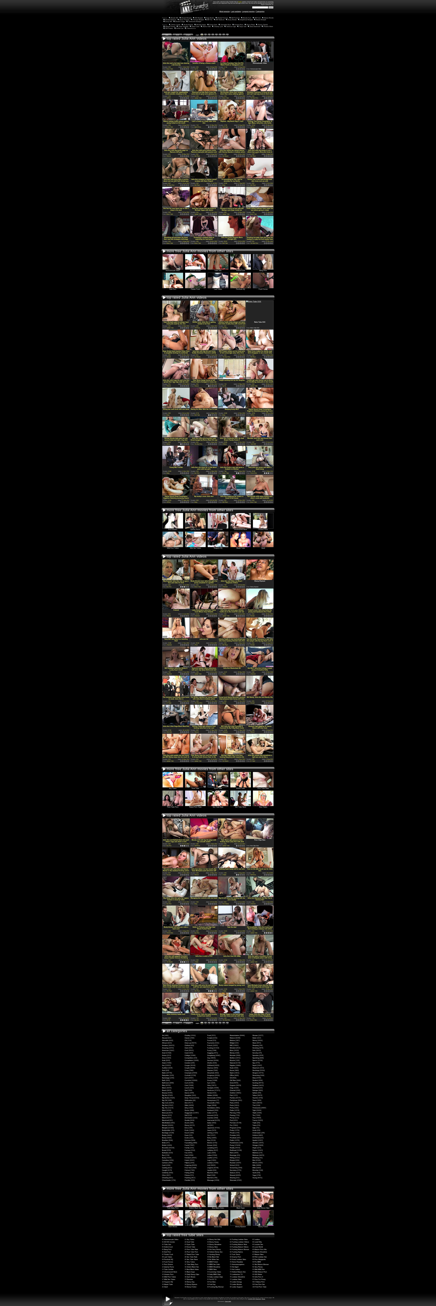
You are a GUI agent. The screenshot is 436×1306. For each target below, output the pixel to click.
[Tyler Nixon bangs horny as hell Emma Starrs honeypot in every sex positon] (204, 378)
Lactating (210, 1148)
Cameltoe (165, 1160)
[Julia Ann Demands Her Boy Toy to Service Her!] (259, 896)
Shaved (232, 1175)
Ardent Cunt (240, 270)
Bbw (163, 1085)
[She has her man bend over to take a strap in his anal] (176, 207)
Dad (186, 1090)
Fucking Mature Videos (240, 1247)
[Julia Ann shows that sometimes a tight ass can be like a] (259, 754)
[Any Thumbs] (176, 14)
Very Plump (258, 1267)
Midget (232, 1043)
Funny (209, 1050)
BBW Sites (213, 1269)
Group (209, 1080)
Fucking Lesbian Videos (240, 1242)
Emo (186, 1128)
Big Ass (164, 1095)
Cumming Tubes (215, 1272)
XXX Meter (258, 1274)
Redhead (233, 1150)
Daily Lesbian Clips (216, 1277)
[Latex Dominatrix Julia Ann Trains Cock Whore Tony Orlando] (204, 608)
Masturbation (234, 1035)
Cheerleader (166, 1180)
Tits (253, 1115)
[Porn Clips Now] (259, 838)
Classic (187, 1038)
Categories (260, 11)
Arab (163, 1060)
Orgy (231, 1088)
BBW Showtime (214, 1267)
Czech (187, 1088)
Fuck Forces (263, 289)
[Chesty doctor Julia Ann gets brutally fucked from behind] (204, 1012)
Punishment (234, 1143)
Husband (210, 1110)
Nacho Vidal (207, 26)
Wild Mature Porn (260, 1272)
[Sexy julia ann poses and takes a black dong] (259, 466)
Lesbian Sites (237, 1279)
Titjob (254, 1113)
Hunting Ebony (214, 1254)
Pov (231, 1125)
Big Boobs (165, 1098)
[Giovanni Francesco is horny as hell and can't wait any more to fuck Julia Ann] (259, 90)
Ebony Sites (213, 1247)
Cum (186, 1078)
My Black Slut (214, 1257)
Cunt (186, 1083)
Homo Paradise (237, 1262)
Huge (209, 1105)
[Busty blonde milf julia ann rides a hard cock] (176, 925)
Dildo (186, 1105)
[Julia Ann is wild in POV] (204, 954)
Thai (254, 1105)
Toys (254, 1118)
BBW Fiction (213, 1262)
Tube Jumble (218, 529)
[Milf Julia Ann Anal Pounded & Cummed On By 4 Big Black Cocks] (231, 725)
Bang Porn (263, 270)
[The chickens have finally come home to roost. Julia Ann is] (176, 695)
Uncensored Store (240, 529)
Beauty (164, 1093)
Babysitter (165, 1075)
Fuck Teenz (236, 1254)
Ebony (187, 1125)
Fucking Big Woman (216, 1287)
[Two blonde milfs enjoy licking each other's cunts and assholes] (259, 495)
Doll (186, 1115)
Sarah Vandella (183, 26)
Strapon (255, 1073)
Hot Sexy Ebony (215, 1249)
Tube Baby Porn (173, 1208)
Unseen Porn (263, 529)
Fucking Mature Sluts (239, 1244)
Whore (254, 1163)
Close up (188, 1043)
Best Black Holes (218, 1208)
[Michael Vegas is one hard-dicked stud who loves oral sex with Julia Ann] (231, 1012)
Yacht (254, 1173)
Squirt (254, 1065)
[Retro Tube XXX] (253, 302)
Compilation (189, 1060)
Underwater (256, 1133)
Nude (232, 1068)
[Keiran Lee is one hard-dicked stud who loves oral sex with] (259, 178)
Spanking (255, 1058)
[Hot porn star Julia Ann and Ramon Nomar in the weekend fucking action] (176, 867)
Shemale (233, 1180)
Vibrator (255, 1143)
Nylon (232, 1073)
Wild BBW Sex (259, 1269)
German (210, 1060)
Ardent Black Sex (195, 1208)
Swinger (255, 1090)
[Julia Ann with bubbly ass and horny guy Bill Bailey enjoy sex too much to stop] (176, 754)
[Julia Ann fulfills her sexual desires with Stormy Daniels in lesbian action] (231, 149)
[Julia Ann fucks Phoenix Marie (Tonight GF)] (231, 236)
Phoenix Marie (268, 26)
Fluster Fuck (195, 289)
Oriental (232, 1090)
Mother (232, 1058)
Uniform (255, 1135)
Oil (231, 1078)
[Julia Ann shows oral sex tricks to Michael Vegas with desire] (204, 207)
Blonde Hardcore (170, 20)
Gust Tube (195, 788)
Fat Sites (212, 1282)
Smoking (255, 1048)
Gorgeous (210, 1075)
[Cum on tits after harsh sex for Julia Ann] (259, 867)
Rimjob (232, 1160)
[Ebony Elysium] (259, 579)
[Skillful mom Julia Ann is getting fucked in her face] (204, 320)
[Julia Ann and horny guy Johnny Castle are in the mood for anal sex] (231, 608)
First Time (188, 1168)
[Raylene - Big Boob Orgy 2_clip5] (231, 120)
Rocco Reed (250, 25)
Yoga (254, 1175)
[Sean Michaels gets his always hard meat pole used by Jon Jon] (176, 320)
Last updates (236, 11)
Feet (186, 1155)
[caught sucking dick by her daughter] (231, 378)
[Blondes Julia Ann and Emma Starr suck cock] (259, 437)
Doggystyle (189, 1113)
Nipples (232, 1065)
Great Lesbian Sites (239, 1259)
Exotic (187, 1138)
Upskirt (254, 1140)
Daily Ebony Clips (263, 1208)
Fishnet (187, 1170)
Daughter (188, 1095)
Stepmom (255, 1068)
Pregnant (233, 1128)
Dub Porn (172, 289)
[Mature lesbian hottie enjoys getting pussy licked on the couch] (176, 120)
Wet (253, 1160)
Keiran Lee (179, 28)
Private (232, 1133)
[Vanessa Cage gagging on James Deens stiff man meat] (259, 725)
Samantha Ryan (225, 25)
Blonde (164, 1125)
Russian (233, 1163)
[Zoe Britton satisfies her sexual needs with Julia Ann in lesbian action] (204, 695)
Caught (164, 1170)
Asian (164, 1063)
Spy (253, 1063)
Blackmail (165, 1120)
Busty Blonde (232, 20)
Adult (263, 548)
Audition (165, 1068)
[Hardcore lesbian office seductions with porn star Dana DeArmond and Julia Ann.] (204, 666)
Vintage (255, 1145)
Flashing (188, 1178)
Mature (232, 1038)
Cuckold (187, 1075)
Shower (255, 1035)
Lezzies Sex (258, 1244)
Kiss (208, 1140)
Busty (164, 1158)
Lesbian (210, 1163)
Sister (254, 1038)
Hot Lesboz (236, 1269)
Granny (210, 1078)
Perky (232, 1108)
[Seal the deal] (231, 925)
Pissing (232, 1115)
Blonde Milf (174, 18)
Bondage (165, 1133)
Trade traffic (228, 1301)
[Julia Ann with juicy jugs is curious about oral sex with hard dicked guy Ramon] (176, 178)
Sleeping (255, 1045)
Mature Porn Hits (260, 1249)
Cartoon (165, 1163)
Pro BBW (257, 1262)
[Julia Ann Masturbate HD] (231, 666)
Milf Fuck (258, 18)
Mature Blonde (269, 18)
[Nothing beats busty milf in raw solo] (231, 867)
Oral (231, 1083)
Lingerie (210, 1168)
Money (232, 1053)
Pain (231, 1095)
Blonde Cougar (180, 21)
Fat (186, 1153)
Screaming (234, 1168)
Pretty (232, 1130)
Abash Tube (240, 548)
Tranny (254, 1120)
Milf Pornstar (235, 18)
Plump (232, 1118)
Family (187, 1148)
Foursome (211, 1043)
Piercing (233, 1113)
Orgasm (233, 1085)
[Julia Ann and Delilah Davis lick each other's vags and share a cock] (176, 838)
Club (186, 1048)
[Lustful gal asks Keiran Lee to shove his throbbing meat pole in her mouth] (259, 378)
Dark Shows (172, 1226)
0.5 (180, 69)
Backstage (166, 1078)
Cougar (187, 1065)
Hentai (209, 1093)
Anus (164, 1058)
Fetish (187, 1160)
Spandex (255, 1055)
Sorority (255, 1053)
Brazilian (165, 1140)
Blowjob (165, 1128)
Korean (209, 1145)
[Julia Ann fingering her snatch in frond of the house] (231, 495)
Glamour (210, 1068)
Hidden (209, 1095)
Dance (187, 1093)
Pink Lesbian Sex (260, 1257)
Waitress (255, 1153)
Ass (163, 1065)
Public (232, 1140)
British (164, 1145)
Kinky (209, 1138)
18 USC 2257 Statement (254, 1299)
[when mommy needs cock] (176, 1012)
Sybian (254, 1093)
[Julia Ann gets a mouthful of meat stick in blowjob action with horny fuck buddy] (259, 954)
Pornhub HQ (240, 289)
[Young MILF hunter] (176, 466)
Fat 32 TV (212, 1279)
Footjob (210, 1038)
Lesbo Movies (237, 1284)
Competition (189, 1058)
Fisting (187, 1173)
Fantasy (187, 1150)
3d (163, 1035)
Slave (254, 1043)
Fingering (188, 1165)
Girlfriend (210, 1065)
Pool (231, 1120)
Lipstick (210, 1170)
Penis (232, 1105)
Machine (210, 1173)
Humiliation (211, 1108)
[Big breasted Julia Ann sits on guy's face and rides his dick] (176, 579)
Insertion (210, 1118)
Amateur (165, 1045)
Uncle (254, 1130)
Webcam (255, 1155)
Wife (254, 1165)
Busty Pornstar (184, 20)
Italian (209, 1123)
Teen (254, 1103)
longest (188, 35)
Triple (254, 1123)
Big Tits (164, 1108)
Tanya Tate (242, 26)
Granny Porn (236, 1257)
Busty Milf (168, 21)
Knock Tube (240, 788)
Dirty (186, 1108)
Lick (208, 1165)
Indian (209, 1113)
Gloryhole (210, 1073)
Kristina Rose (238, 25)
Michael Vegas (201, 25)
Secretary (233, 1170)
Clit (186, 1040)
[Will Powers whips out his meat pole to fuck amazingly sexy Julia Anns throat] (231, 349)
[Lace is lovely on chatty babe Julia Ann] (204, 120)
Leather (210, 1158)
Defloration (188, 1100)
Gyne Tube (218, 788)
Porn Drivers (172, 529)
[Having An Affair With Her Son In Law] (204, 407)
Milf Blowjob (199, 18)
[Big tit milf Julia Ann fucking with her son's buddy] (231, 896)
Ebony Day (218, 1226)
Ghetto (209, 1063)
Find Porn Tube (260, 1287)
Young (254, 1178)
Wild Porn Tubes (173, 548)
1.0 (181, 69)
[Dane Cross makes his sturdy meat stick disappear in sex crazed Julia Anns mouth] (259, 349)
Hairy (209, 1085)
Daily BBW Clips (215, 1274)
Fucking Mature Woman (240, 1249)
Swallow (255, 1085)
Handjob (210, 1088)
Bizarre (164, 1115)
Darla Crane (195, 26)
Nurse (232, 1070)
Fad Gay (212, 1284)
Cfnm (164, 1175)
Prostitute (233, 1138)
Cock (186, 1050)
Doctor (187, 1110)
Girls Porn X (258, 1277)
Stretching (256, 1075)
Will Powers (169, 28)
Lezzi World (258, 1247)
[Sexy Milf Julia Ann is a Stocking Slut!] (176, 637)
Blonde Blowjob (186, 18)
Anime (164, 1055)
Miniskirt (233, 1048)
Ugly (254, 1128)
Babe (164, 1073)
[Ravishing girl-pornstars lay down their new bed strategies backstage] (176, 236)
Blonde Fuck (247, 18)
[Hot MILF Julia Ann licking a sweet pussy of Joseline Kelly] (259, 666)
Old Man (233, 1080)
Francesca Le (191, 28)
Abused (164, 1038)
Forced (209, 1040)
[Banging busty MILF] (231, 407)
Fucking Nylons (237, 1252)
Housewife (211, 1103)
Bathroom (165, 1083)
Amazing (165, 1048)
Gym (209, 1083)
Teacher (255, 1098)
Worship (255, 1170)
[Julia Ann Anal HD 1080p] (231, 954)
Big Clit (164, 1100)
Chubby (187, 1035)
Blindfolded (166, 1123)
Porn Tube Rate (263, 788)
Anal (163, 1053)
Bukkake (165, 1153)
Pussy (232, 1145)
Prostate (233, 1135)
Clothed (187, 1045)
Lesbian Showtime (238, 1277)
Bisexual (165, 1113)
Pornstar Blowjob (198, 20)
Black (164, 1118)
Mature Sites (259, 1254)
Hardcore (210, 1090)
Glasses (210, 1070)
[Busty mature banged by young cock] (231, 983)
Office (232, 1075)
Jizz (208, 1135)
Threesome (256, 1108)
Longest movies (248, 11)
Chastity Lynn (218, 26)
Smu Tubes (263, 807)
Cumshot (188, 1080)
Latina (209, 1155)
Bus (163, 1155)
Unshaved (256, 1138)
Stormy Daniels (263, 25)
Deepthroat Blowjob (246, 20)
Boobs (164, 1135)
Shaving (233, 1178)
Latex (209, 1153)
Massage (210, 1180)
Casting (164, 1168)
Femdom (188, 1158)
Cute (186, 1085)
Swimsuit (255, 1088)
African (164, 1043)
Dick (186, 1103)
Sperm (254, 1060)
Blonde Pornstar (222, 18)
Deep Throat (189, 1098)
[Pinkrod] (176, 608)
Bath (163, 1080)
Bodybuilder (166, 1130)
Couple (187, 1068)
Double (187, 1120)
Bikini (164, 1110)
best (167, 35)
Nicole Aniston (188, 25)
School (232, 1165)
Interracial (210, 1120)
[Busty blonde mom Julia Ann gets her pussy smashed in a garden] (204, 579)
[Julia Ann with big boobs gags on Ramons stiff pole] (176, 149)
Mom (231, 1050)
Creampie (188, 1073)
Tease (254, 1100)
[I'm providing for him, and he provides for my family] (231, 178)
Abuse (263, 1299)
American (165, 1050)
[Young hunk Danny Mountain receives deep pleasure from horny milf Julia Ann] (231, 695)
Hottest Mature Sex (239, 1272)
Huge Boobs (210, 18)
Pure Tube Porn (172, 807)
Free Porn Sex (259, 1284)
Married (210, 1178)
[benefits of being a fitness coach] (204, 61)
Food (209, 1035)
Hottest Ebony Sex (216, 1252)
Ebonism (195, 1226)
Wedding (255, 1158)
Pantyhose (233, 1100)
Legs (209, 1160)
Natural (232, 1063)
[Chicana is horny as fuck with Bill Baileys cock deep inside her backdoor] (231, 207)
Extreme (188, 1140)
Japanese (210, 1128)
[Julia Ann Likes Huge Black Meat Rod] (176, 725)
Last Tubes (218, 289)
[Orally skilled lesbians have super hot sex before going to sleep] (259, 207)
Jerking (209, 1133)
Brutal (164, 1150)
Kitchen (210, 1143)
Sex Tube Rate (218, 807)
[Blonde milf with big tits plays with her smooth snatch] (204, 838)
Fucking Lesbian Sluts (240, 1239)
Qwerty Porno (195, 529)
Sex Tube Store (240, 807)
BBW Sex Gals (214, 1264)
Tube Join (218, 270)
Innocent (210, 1115)
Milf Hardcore (220, 20)
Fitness (187, 1175)
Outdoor (233, 1093)
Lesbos (257, 1239)
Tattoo (254, 1095)
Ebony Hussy (214, 1242)
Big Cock (165, 1103)
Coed (186, 1053)
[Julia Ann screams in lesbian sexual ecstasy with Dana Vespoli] (204, 178)
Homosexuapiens (238, 1264)
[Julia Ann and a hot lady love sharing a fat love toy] (176, 61)
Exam (187, 1135)
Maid (209, 1175)
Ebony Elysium (240, 1226)
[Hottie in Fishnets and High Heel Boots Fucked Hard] (204, 925)
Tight (254, 1110)
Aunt (163, 1070)
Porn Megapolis (260, 1259)
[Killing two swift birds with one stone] (176, 407)
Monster (233, 1055)
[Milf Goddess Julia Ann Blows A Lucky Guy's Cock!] (176, 666)
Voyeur (254, 1150)
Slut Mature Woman (261, 1264)
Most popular (224, 11)
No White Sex (214, 1259)
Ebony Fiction (263, 1226)
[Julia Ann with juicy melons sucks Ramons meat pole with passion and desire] (204, 149)
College (187, 1055)
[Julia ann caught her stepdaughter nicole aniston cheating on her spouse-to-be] (176, 90)
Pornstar (233, 1123)
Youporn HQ (218, 548)
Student (255, 1080)
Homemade (211, 1098)
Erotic (187, 1130)
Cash (164, 1165)
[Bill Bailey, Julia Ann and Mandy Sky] (259, 695)
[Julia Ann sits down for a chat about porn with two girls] (204, 466)
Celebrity (165, 1173)
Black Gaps (241, 1208)
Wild (253, 1168)
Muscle (232, 1060)
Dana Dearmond (255, 26)
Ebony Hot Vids (214, 1239)
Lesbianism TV (237, 1274)
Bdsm (164, 1088)
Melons (232, 1040)
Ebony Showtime (215, 1244)
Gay (208, 1058)
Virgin (254, 1148)
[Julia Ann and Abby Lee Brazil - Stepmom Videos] (231, 579)
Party (232, 1103)
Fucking (210, 1048)
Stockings (255, 1070)
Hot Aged (235, 1267)
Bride (164, 1143)
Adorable (165, 1040)
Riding (232, 1158)
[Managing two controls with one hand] (204, 896)
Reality (232, 1148)
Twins (254, 1125)
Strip (254, 1078)
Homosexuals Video (173, 270)
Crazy (187, 1070)
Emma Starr (213, 25)
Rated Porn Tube (195, 807)
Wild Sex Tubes (195, 548)
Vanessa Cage (231, 26)
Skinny (254, 1040)
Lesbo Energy (237, 1282)
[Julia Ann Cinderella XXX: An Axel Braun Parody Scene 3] (231, 437)
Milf (231, 1045)
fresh (177, 35)
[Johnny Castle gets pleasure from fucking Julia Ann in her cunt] (204, 725)
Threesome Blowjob (194, 21)
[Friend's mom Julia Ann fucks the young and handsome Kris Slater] (259, 608)
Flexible (187, 1180)
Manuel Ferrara (170, 26)
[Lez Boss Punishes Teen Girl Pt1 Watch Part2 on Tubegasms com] (231, 61)
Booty (164, 1138)
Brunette (165, 1148)
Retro (232, 1153)
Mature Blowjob (261, 20)
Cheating (165, 1178)
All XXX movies (195, 270)
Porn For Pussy (260, 1279)
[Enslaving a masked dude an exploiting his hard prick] (204, 236)
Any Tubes (173, 788)
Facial (187, 1145)
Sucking (255, 1083)
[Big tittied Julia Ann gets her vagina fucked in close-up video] (176, 896)
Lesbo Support (237, 1287)
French (209, 1045)
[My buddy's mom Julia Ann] (204, 495)
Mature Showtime (260, 1252)
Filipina (187, 1163)
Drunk (187, 1123)
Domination (189, 1118)
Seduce (232, 1173)
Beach (164, 1090)
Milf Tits (209, 20)
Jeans (209, 1130)
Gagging (210, 1053)
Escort (187, 1133)
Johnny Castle (175, 25)
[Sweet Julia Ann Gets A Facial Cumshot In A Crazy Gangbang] (259, 1012)
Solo (254, 1050)
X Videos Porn (259, 1282)
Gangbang (211, 1055)
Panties (232, 1098)
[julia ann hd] (204, 637)
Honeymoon (211, 1100)
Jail (208, 1125)
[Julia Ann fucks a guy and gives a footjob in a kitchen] (231, 466)
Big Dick (165, 1105)
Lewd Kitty (258, 1242)
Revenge (233, 1155)
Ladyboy (210, 1150)
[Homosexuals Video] (259, 61)
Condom (188, 1063)
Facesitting (188, 1143)
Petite (232, 1110)
